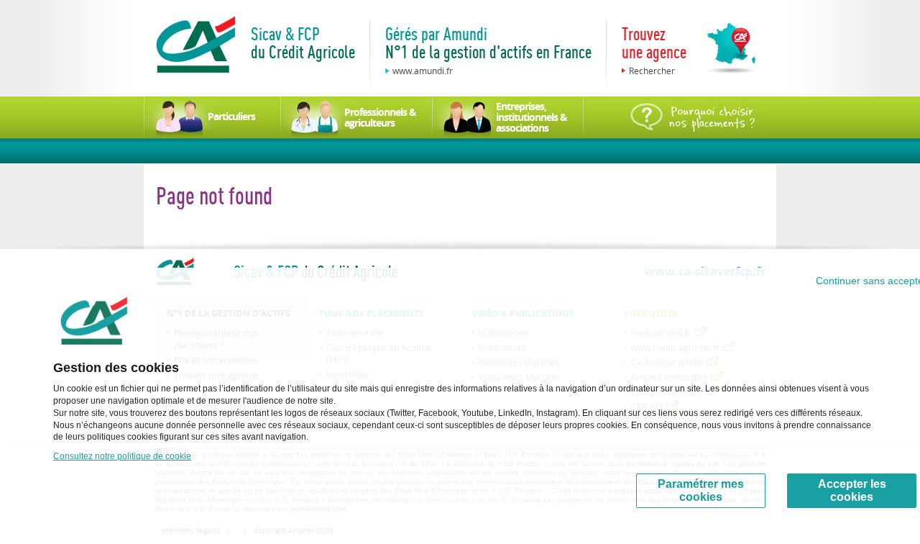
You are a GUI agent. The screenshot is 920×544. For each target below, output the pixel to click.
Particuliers (231, 116)
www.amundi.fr (422, 70)
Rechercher (652, 70)
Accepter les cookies (852, 490)
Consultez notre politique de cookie (122, 456)
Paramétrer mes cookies (701, 490)
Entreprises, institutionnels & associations (531, 117)
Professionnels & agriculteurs (380, 117)
